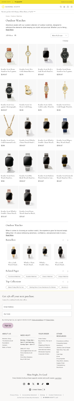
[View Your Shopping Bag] (68, 7)
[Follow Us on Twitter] (33, 384)
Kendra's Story (6, 338)
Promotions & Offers (63, 341)
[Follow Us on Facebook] (29, 384)
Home (8, 16)
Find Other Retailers (26, 357)
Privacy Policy (50, 320)
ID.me (58, 356)
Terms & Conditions (37, 320)
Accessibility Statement (29, 395)
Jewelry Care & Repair (63, 347)
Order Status (42, 338)
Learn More (58, 378)
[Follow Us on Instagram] (24, 384)
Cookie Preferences (55, 395)
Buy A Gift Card (25, 359)
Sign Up (8, 326)
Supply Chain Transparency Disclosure (61, 365)
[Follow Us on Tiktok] (43, 384)
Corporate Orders (43, 354)
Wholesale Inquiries (44, 352)
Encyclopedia (61, 358)
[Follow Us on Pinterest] (38, 384)
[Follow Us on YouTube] (47, 384)
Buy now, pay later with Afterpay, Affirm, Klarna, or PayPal (17, 12)
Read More (9, 30)
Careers (4, 345)
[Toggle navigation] (71, 7)
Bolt (58, 352)
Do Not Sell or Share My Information (28, 397)
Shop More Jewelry (62, 361)
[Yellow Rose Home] (18, 1)
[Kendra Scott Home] (6, 1)
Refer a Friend (6, 347)
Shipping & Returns (44, 345)
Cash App (60, 354)
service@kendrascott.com (28, 350)
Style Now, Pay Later (63, 350)
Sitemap (42, 395)
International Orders (44, 349)
